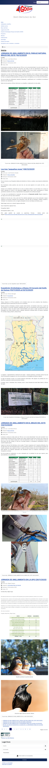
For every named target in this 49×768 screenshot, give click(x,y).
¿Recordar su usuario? (7, 764)
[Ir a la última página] (30, 729)
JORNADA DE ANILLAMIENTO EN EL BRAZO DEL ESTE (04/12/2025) (23, 424)
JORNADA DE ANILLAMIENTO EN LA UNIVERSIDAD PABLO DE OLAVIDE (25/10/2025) (22, 723)
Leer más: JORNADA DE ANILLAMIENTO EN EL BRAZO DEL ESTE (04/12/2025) (21, 575)
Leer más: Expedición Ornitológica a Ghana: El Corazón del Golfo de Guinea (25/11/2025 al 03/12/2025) (25, 418)
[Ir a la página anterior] (4, 729)
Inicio (2, 22)
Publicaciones (4, 37)
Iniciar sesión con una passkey (26, 755)
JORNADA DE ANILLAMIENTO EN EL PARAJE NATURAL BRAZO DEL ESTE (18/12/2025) (23, 54)
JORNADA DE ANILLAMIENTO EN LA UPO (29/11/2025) (23, 580)
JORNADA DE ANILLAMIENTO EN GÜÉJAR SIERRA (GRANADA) (17, 722)
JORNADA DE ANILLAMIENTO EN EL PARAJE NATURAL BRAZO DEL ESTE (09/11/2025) (22, 720)
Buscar (35, 2)
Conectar (24, 759)
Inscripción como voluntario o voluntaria (10, 43)
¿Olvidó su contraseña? (7, 762)
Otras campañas (11, 174)
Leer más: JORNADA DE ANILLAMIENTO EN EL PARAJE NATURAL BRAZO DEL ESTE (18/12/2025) (25, 164)
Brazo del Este (4, 28)
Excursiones (10, 295)
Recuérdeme (6, 752)
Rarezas (3, 35)
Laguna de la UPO (5, 29)
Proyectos (3, 33)
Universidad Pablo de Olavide (14, 585)
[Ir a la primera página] (2, 729)
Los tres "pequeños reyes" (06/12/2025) (18, 169)
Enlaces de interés (5, 41)
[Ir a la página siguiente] (28, 729)
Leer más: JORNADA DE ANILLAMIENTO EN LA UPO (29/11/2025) (18, 716)
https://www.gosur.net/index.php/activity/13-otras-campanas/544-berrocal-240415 (23, 214)
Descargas (3, 39)
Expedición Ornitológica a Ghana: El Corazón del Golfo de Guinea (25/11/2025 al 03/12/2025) (24, 289)
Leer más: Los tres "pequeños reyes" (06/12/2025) (14, 283)
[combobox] (43, 2)
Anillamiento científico (6, 24)
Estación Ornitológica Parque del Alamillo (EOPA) (12, 31)
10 (25, 729)
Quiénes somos (4, 26)
